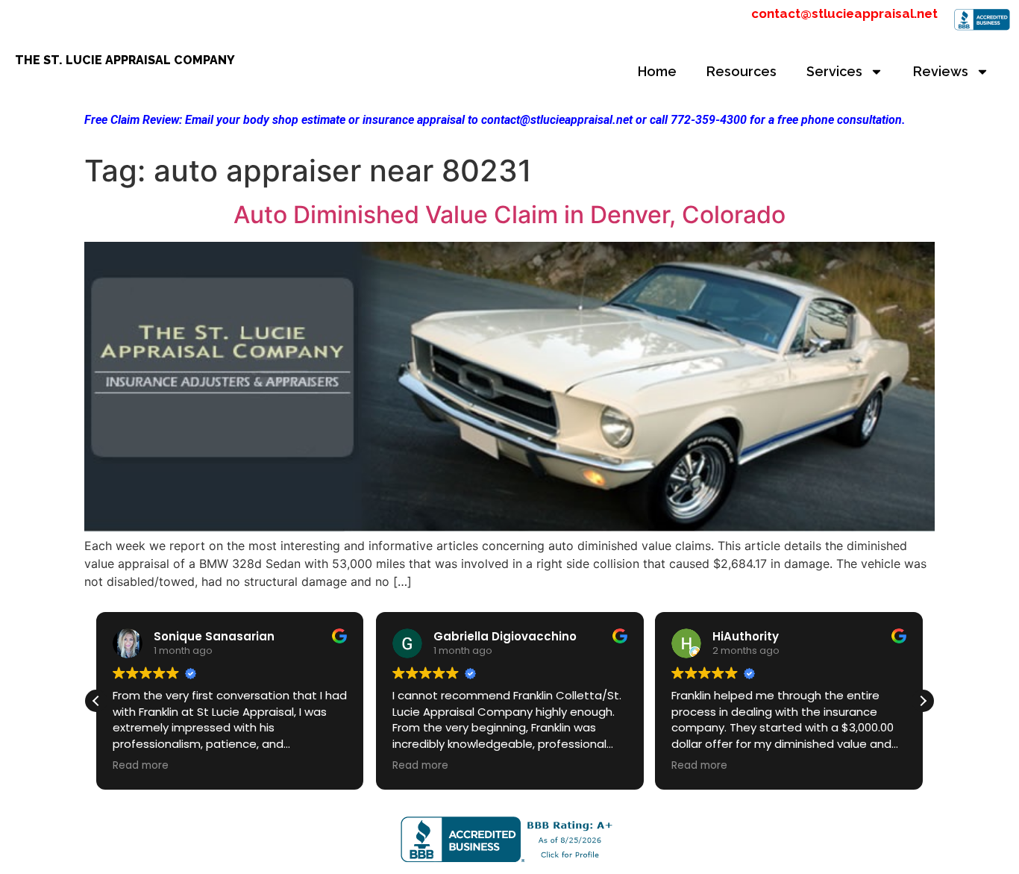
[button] (923, 701)
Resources (741, 71)
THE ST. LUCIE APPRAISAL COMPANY (125, 60)
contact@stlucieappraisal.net (844, 13)
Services (834, 71)
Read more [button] (141, 765)
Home (657, 71)
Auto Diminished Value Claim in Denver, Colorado (509, 214)
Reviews (940, 71)
